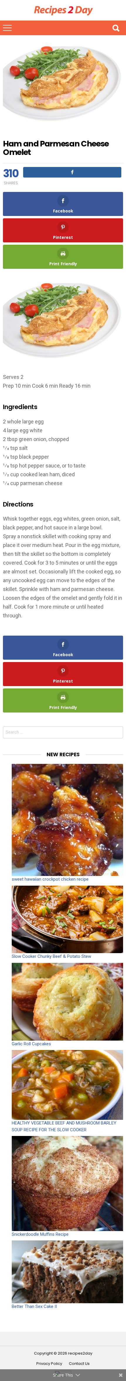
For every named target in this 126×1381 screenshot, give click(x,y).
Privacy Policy (49, 1363)
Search (115, 28)
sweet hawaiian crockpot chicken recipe (50, 879)
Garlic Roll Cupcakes (31, 1043)
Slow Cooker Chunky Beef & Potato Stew (51, 956)
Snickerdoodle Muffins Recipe (40, 1234)
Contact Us (79, 1363)
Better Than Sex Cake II (34, 1306)
